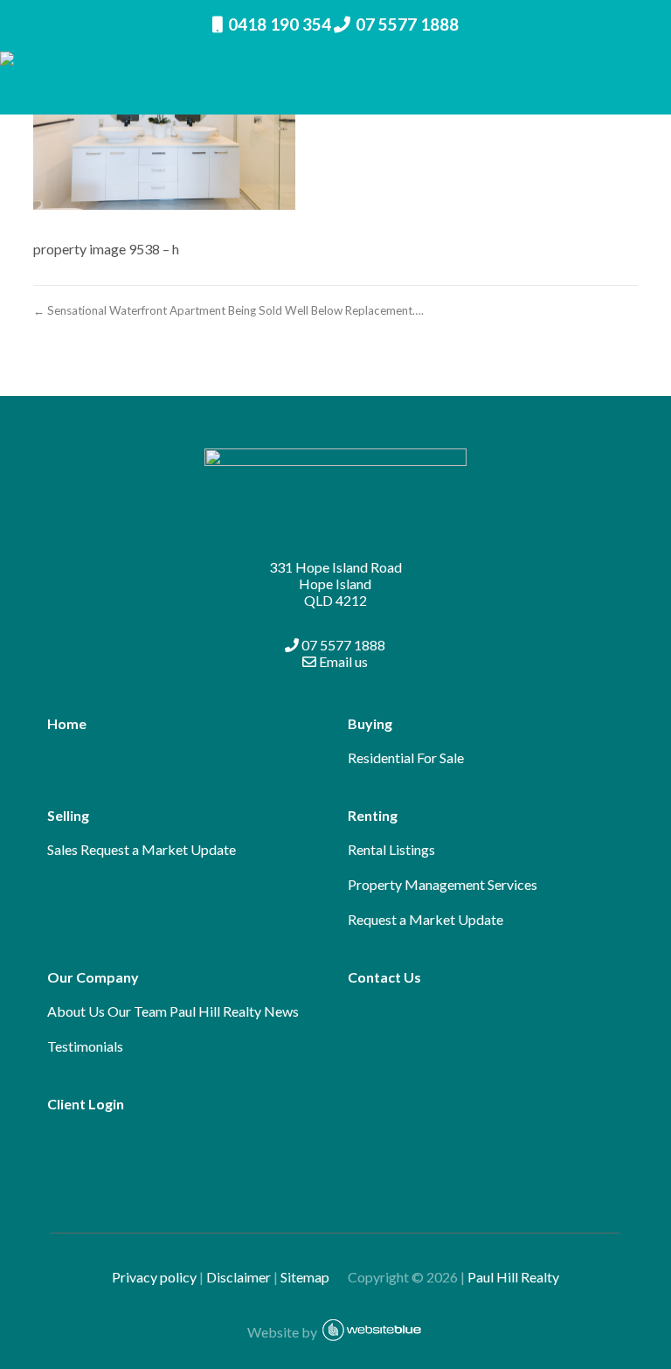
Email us (342, 661)
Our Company (93, 977)
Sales (62, 849)
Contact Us (384, 977)
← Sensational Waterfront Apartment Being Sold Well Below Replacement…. (228, 310)
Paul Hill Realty (513, 1276)
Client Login (85, 1103)
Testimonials (85, 1046)
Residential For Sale (406, 757)
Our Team (137, 1011)
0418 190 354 (279, 24)
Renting (373, 815)
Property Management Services (442, 884)
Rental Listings (391, 849)
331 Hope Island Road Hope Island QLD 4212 (335, 583)
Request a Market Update (158, 849)
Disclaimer (238, 1276)
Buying (370, 723)
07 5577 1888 (407, 24)
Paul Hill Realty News (234, 1011)
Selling (68, 815)
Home (66, 723)
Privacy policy (154, 1276)
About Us (76, 1011)
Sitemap (312, 1276)
